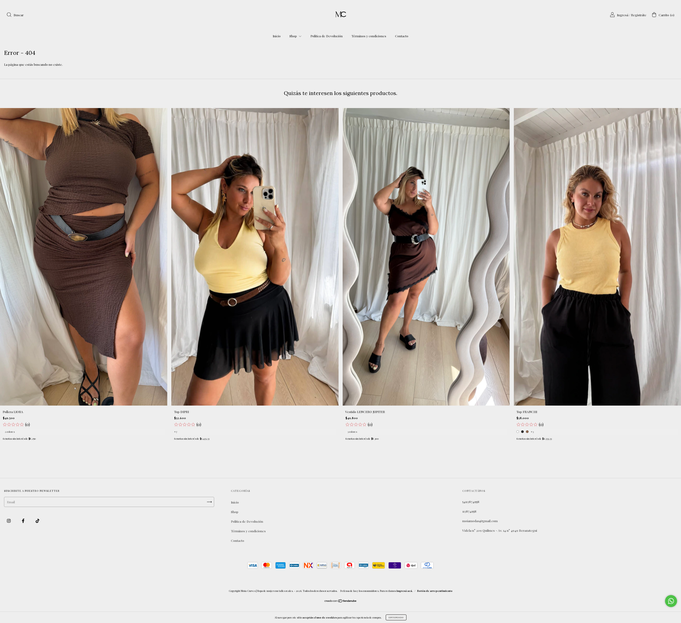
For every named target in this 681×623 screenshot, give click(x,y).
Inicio (277, 36)
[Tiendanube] (340, 601)
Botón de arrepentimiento (434, 591)
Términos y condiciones (368, 36)
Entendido (396, 617)
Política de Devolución (326, 36)
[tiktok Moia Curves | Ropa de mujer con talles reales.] (37, 521)
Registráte (638, 15)
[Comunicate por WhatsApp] (671, 601)
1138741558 (469, 511)
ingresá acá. (404, 591)
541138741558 (470, 502)
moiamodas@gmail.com (480, 521)
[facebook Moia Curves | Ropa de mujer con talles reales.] (23, 521)
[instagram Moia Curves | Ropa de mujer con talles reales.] (9, 521)
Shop (293, 36)
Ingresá (622, 15)
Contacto (401, 36)
